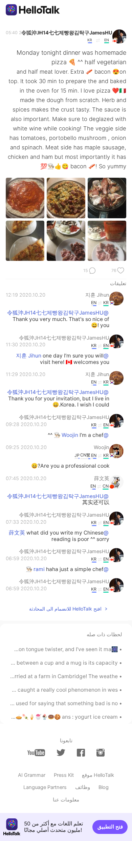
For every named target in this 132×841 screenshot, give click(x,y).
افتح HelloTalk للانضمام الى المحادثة (65, 609)
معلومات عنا (66, 800)
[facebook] (81, 753)
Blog (103, 787)
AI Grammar (31, 775)
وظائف (82, 787)
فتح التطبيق (110, 827)
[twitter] (61, 753)
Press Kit (64, 775)
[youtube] (36, 752)
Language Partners (45, 787)
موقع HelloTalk (98, 775)
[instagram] (100, 753)
